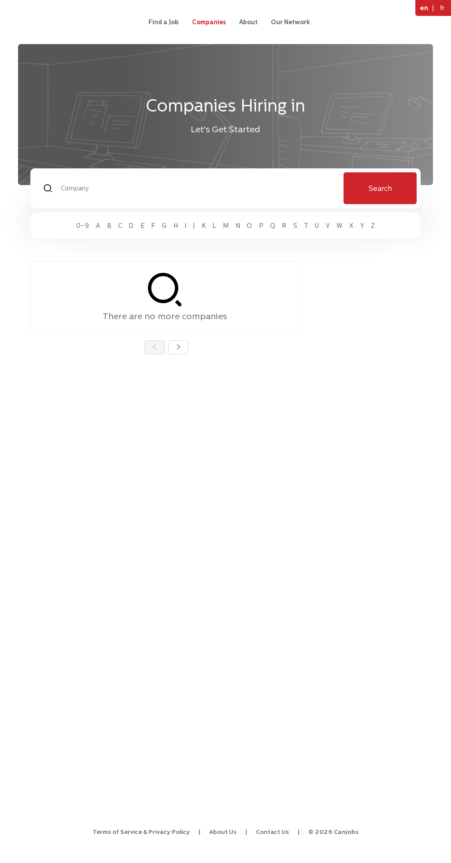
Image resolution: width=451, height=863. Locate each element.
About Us (223, 831)
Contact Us (272, 831)
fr (442, 7)
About (248, 22)
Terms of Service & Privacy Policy (141, 831)
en (424, 7)
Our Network (290, 22)
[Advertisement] (367, 393)
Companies (209, 22)
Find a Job (163, 22)
